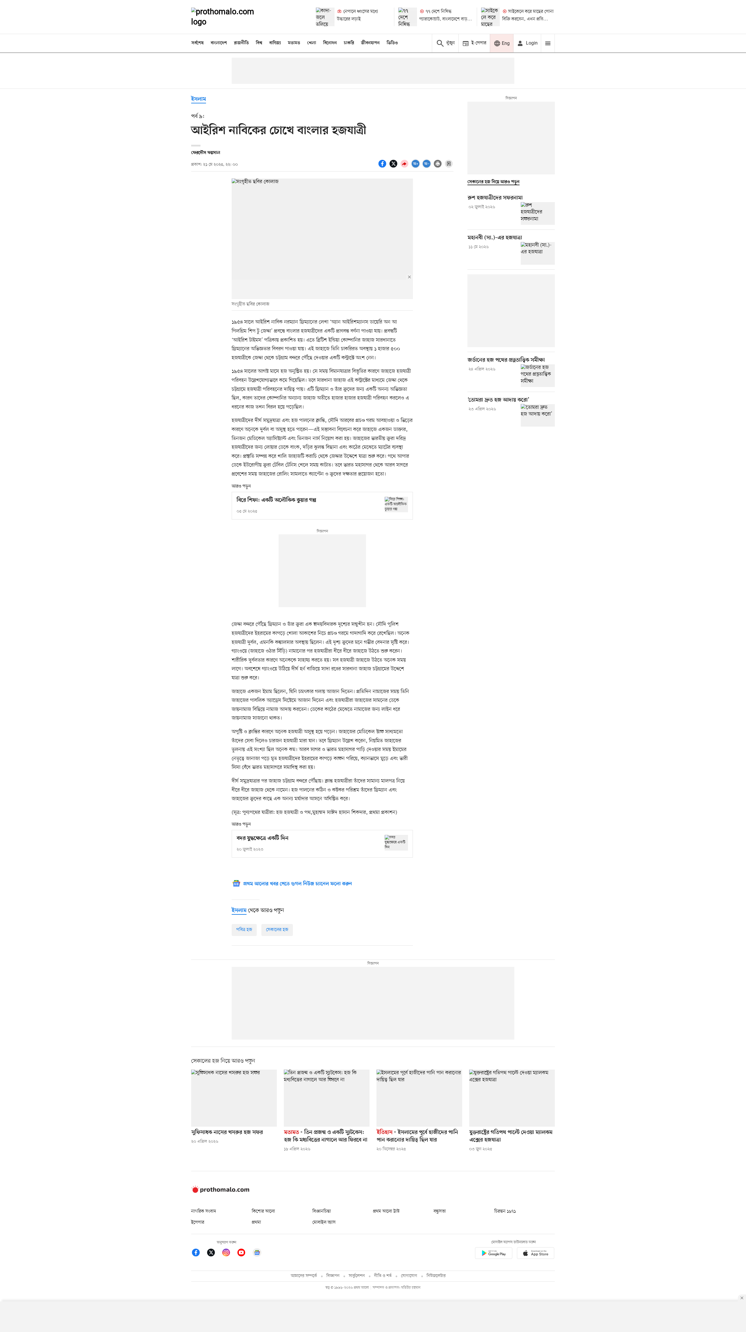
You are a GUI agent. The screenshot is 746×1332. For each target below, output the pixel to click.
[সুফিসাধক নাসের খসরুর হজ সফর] (234, 1098)
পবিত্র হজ (244, 930)
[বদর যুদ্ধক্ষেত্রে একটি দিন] (396, 842)
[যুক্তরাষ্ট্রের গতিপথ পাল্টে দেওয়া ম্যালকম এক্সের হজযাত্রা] (512, 1098)
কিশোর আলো (263, 1211)
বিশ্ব (259, 43)
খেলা (311, 43)
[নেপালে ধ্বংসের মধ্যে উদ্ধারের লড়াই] (325, 17)
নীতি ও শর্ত (383, 1276)
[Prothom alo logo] (220, 1191)
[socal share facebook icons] (383, 166)
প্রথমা (256, 1222)
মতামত (294, 43)
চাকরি (349, 43)
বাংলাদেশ (219, 43)
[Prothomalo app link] (493, 1254)
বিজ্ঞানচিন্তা (321, 1211)
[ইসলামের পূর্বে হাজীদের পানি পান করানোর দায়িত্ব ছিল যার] (419, 1098)
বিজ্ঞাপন (332, 1276)
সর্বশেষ (197, 43)
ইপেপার (197, 1222)
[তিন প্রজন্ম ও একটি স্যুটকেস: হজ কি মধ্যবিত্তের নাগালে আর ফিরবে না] (327, 1098)
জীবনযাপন (370, 43)
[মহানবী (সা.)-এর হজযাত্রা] (538, 253)
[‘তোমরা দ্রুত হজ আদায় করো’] (538, 415)
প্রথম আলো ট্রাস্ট (386, 1211)
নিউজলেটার (436, 1276)
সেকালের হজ (277, 930)
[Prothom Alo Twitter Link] (213, 1253)
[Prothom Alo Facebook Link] (198, 1253)
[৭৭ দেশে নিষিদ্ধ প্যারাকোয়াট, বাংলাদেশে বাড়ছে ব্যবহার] (407, 17)
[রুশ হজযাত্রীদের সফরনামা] (538, 213)
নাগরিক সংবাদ (203, 1211)
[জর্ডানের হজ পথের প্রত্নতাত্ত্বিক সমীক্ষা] (538, 375)
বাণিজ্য (275, 43)
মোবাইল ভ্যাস (324, 1222)
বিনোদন (330, 43)
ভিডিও (392, 43)
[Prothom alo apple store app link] (535, 1254)
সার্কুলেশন (357, 1276)
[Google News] (257, 1253)
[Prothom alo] (230, 17)
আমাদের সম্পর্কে (304, 1276)
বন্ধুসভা (440, 1211)
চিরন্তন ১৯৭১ (505, 1211)
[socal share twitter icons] (394, 166)
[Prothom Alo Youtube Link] (244, 1253)
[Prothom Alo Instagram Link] (229, 1253)
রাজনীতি (241, 43)
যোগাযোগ (409, 1276)
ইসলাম (198, 99)
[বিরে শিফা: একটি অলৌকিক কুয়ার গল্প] (396, 504)
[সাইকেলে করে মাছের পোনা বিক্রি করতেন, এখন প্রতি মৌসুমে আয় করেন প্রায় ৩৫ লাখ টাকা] (490, 17)
